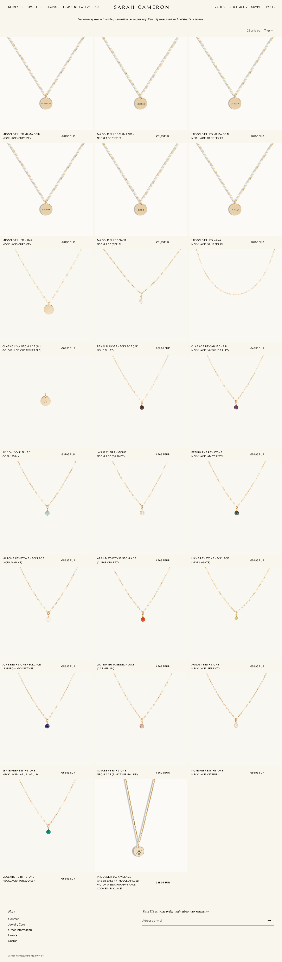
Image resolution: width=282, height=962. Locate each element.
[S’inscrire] (269, 920)
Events (12, 935)
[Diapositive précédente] (6, 295)
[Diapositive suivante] (87, 295)
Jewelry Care (16, 924)
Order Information (20, 930)
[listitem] (97, 7)
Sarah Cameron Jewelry (30, 956)
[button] (269, 30)
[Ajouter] (86, 123)
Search (12, 941)
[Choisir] (86, 335)
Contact (13, 919)
